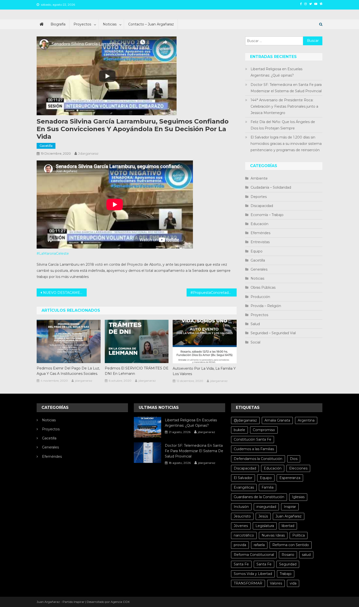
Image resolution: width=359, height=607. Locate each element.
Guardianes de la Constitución (259, 497)
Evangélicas (244, 487)
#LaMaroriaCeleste (53, 253)
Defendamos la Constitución (258, 459)
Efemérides (260, 233)
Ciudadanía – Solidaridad (271, 187)
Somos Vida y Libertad (253, 574)
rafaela (259, 545)
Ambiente (259, 178)
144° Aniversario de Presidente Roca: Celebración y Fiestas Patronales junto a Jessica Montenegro (284, 106)
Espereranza (289, 478)
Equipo (257, 251)
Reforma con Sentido (290, 545)
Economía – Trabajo (267, 215)
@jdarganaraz (245, 420)
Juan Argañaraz (288, 516)
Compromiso (264, 430)
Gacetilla (46, 146)
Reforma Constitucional (254, 554)
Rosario (288, 554)
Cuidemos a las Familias (254, 449)
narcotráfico (244, 535)
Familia (268, 487)
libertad (288, 526)
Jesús (263, 516)
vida (293, 583)
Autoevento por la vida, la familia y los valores (204, 371)
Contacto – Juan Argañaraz (151, 24)
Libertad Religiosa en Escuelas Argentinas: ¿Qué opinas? (276, 72)
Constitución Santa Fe (252, 439)
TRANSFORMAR (248, 583)
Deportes (259, 197)
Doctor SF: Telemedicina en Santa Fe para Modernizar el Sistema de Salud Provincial (286, 87)
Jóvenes (241, 526)
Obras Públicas (263, 287)
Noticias (109, 24)
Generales (259, 269)
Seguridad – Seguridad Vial (273, 333)
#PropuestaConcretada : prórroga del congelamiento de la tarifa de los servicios (213, 292)
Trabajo (286, 574)
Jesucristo (242, 516)
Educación (259, 224)
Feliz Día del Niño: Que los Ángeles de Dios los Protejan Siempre (283, 125)
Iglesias (298, 497)
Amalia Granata (277, 420)
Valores (276, 583)
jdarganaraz (88, 153)
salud (306, 554)
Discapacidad (262, 206)
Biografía (58, 24)
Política (298, 535)
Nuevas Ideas (273, 535)
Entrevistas (260, 242)
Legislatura (264, 526)
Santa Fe (241, 564)
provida (240, 545)
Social (255, 342)
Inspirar (290, 506)
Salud (255, 324)
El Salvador (243, 478)
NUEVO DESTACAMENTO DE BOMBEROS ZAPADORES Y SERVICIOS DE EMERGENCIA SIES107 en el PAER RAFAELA (65, 292)
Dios (293, 459)
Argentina (306, 420)
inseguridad (266, 506)
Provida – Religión (266, 306)
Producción (260, 297)
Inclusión (241, 506)
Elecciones (298, 468)
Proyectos (82, 24)
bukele (239, 430)
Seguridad (287, 564)
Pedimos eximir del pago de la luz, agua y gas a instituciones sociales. (68, 371)
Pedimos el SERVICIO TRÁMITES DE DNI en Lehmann (137, 371)
